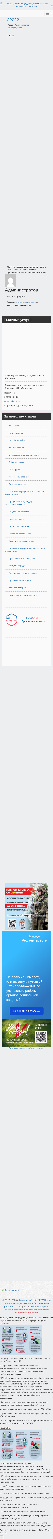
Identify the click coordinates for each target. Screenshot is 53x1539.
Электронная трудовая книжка (23, 572)
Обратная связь (16, 462)
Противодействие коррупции (22, 558)
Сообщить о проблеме (26, 1011)
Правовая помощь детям (20, 580)
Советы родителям (18, 484)
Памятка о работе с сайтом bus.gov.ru (26, 1048)
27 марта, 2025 (15, 27)
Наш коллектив (16, 432)
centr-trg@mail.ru (12, 401)
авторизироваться (26, 301)
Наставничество (16, 447)
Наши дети (14, 425)
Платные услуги (16, 518)
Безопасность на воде (19, 526)
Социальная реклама (19, 511)
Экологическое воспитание (21, 540)
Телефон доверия (17, 587)
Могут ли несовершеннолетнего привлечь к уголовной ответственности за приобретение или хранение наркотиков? (26, 269)
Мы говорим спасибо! (19, 476)
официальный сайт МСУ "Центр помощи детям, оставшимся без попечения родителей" (27, 1303)
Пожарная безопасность (20, 533)
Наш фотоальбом (17, 440)
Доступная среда (17, 565)
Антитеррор (14, 469)
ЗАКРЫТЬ (5, 1427)
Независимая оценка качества (23, 594)
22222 (13, 20)
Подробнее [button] (9, 392)
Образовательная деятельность (24, 454)
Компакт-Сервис (39, 1306)
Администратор (22, 24)
